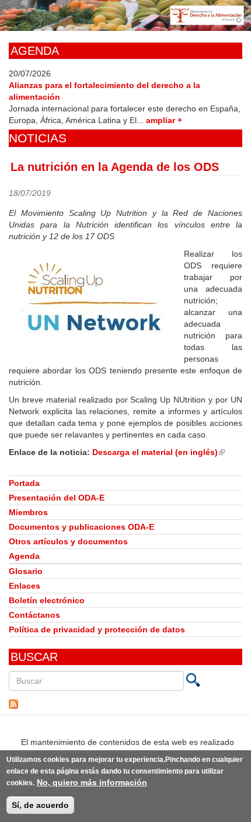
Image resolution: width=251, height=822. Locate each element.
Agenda (24, 556)
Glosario (26, 571)
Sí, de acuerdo (40, 805)
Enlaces (24, 585)
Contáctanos (34, 615)
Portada (24, 483)
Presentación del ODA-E (56, 497)
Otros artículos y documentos (68, 541)
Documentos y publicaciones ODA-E (81, 526)
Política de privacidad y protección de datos (97, 629)
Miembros (28, 512)
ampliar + (164, 120)
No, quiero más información (92, 782)
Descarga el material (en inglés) (158, 452)
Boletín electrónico (47, 600)
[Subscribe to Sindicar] (125, 704)
